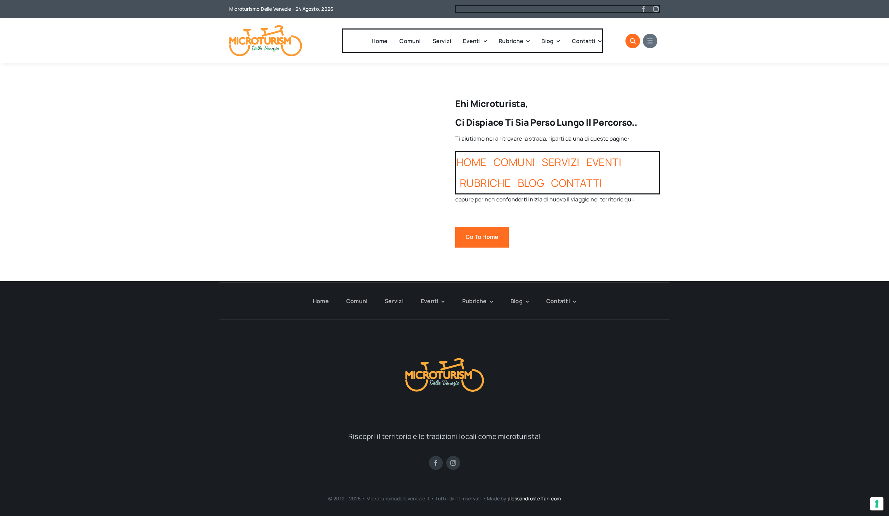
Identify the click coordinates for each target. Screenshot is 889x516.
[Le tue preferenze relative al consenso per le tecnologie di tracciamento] (876, 503)
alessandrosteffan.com (534, 498)
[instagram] (656, 9)
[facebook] (643, 9)
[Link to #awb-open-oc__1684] (650, 41)
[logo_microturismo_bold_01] (265, 28)
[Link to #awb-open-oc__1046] (632, 41)
